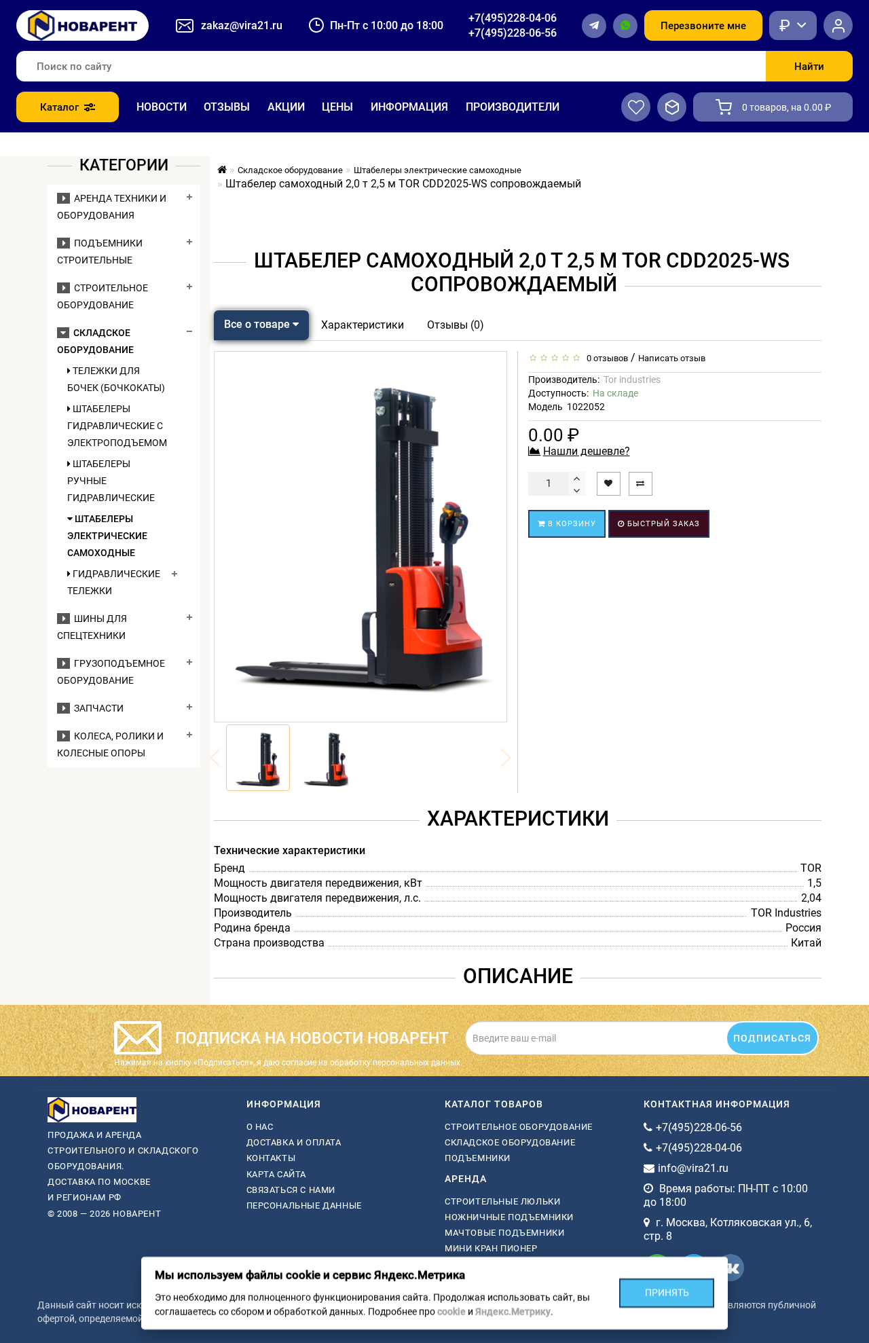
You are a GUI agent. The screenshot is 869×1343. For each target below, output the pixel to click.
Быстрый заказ (662, 523)
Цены (337, 106)
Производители (512, 106)
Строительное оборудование (519, 1127)
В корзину (570, 523)
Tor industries (632, 379)
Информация (409, 106)
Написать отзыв (671, 358)
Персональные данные (304, 1205)
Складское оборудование (510, 1142)
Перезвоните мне (703, 26)
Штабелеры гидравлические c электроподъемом (116, 425)
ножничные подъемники (509, 1217)
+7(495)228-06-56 (512, 32)
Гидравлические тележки (113, 582)
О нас (260, 1127)
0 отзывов (605, 358)
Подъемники (478, 1158)
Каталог (59, 107)
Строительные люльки (502, 1201)
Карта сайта (276, 1174)
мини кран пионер (491, 1248)
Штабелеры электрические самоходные (107, 535)
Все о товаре (258, 324)
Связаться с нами (291, 1190)
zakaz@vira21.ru (241, 25)
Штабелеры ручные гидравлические (111, 480)
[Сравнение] (671, 107)
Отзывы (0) (455, 324)
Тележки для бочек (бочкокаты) (116, 379)
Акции (286, 106)
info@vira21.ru (693, 1168)
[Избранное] (635, 107)
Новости (161, 106)
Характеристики (362, 324)
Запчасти (97, 708)
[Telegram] (594, 26)
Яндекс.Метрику (513, 1311)
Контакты (271, 1158)
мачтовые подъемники (504, 1233)
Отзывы (227, 106)
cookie (451, 1311)
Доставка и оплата (293, 1142)
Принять (667, 1292)
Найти (809, 66)
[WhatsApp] (625, 26)
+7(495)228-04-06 (512, 18)
